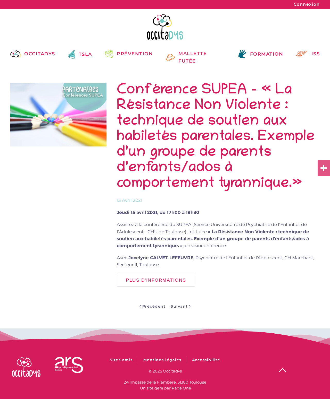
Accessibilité (206, 360)
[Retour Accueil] (165, 27)
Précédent (154, 306)
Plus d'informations (156, 280)
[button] (282, 370)
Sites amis (121, 360)
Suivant (179, 306)
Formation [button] (266, 54)
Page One (181, 388)
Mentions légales (162, 360)
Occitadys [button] (39, 54)
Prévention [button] (135, 54)
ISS (315, 54)
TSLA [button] (85, 54)
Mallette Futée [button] (192, 57)
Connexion (307, 4)
